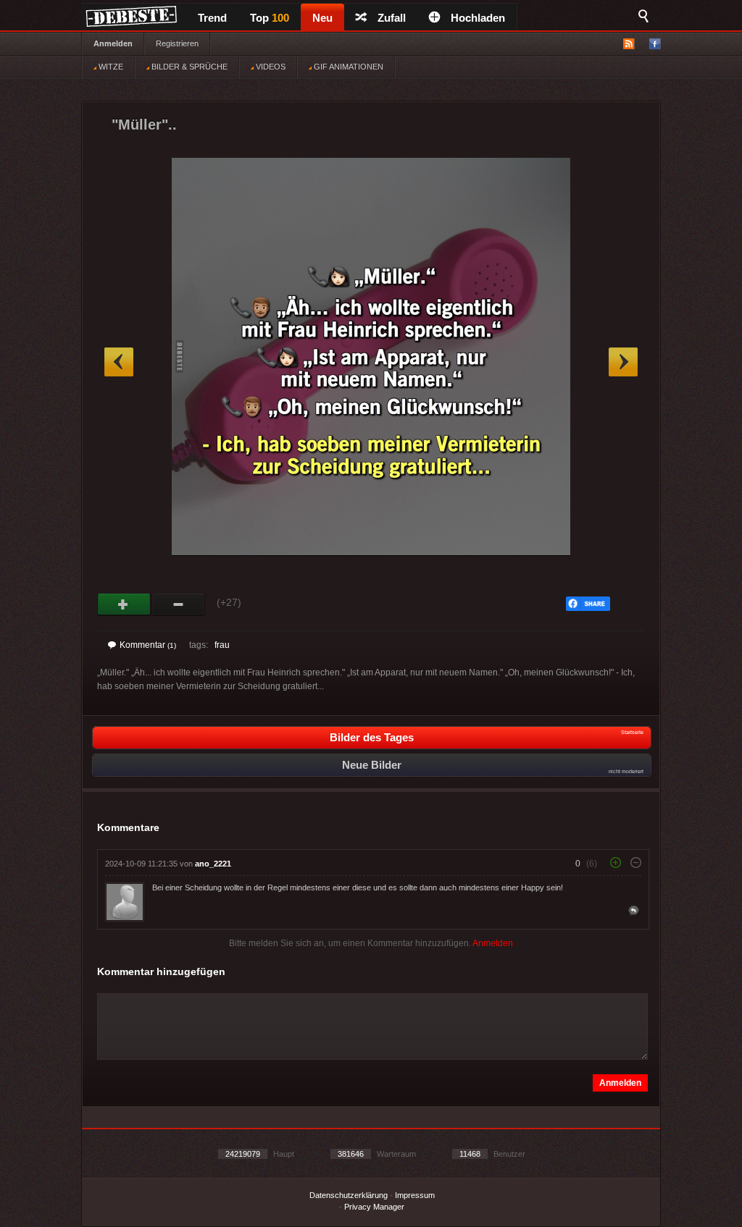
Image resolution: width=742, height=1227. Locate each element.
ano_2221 (213, 863)
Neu (322, 18)
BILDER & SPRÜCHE (188, 66)
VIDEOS (269, 66)
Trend (212, 18)
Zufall (392, 18)
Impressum (415, 1195)
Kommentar (148, 645)
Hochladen (478, 18)
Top (269, 18)
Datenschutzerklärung (348, 1195)
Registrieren (177, 43)
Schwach (178, 604)
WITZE (109, 66)
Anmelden (113, 43)
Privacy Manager (374, 1206)
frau (222, 645)
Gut (124, 604)
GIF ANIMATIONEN (347, 66)
